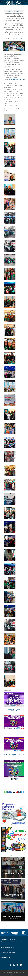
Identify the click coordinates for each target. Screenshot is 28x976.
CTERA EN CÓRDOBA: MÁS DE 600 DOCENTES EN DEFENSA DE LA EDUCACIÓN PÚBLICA (13, 917)
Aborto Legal (11, 11)
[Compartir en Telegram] (22, 792)
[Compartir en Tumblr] (19, 792)
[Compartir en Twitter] (11, 792)
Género (18, 11)
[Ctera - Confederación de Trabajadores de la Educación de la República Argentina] (14, 2)
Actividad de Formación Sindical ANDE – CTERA (13, 873)
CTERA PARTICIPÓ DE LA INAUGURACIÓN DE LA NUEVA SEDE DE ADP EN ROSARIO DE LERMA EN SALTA (13, 895)
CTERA (20, 38)
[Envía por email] (14, 792)
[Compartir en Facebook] (8, 792)
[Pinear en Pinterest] (17, 792)
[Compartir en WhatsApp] (5, 792)
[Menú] (2, 3)
